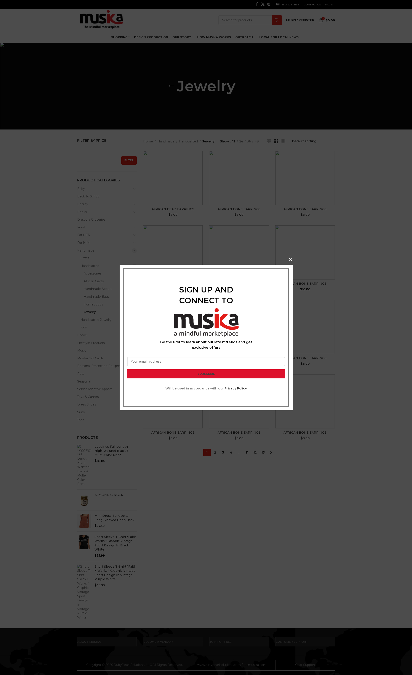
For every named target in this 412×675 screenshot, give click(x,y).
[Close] (290, 259)
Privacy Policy (235, 388)
